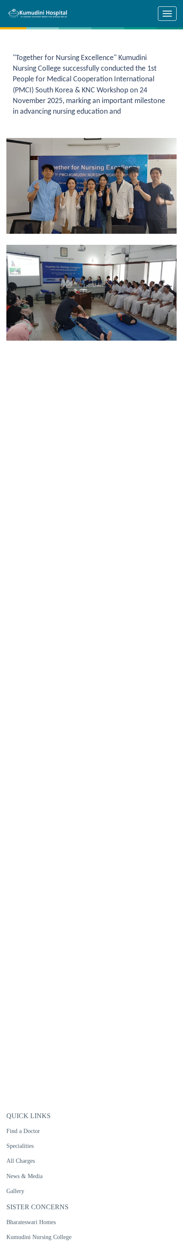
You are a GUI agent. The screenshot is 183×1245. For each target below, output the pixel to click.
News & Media (24, 1176)
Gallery (15, 1191)
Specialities (20, 1146)
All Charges (20, 1161)
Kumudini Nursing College (38, 1237)
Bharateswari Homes (31, 1222)
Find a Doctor (23, 1131)
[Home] (40, 13)
